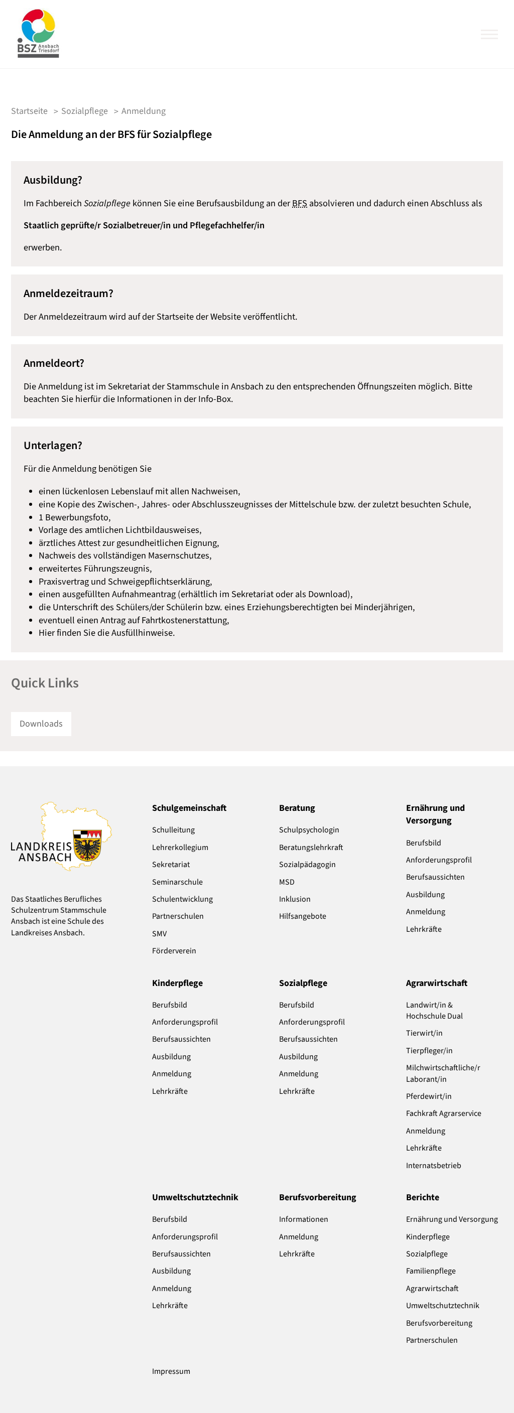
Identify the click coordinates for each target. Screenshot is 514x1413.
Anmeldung (425, 911)
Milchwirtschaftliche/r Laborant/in (443, 1073)
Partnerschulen (178, 916)
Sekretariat (171, 864)
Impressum (171, 1371)
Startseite (29, 111)
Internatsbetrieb (433, 1165)
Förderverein (174, 950)
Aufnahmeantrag (144, 594)
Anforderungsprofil (439, 860)
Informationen (303, 1219)
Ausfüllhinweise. (143, 632)
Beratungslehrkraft (311, 847)
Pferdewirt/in (429, 1096)
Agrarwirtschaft (432, 1288)
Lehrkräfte (424, 929)
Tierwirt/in (424, 1033)
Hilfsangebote (302, 916)
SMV (159, 933)
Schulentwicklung (182, 899)
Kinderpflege (428, 1236)
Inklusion (295, 899)
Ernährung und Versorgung (452, 1219)
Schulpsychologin (309, 829)
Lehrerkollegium (180, 847)
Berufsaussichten (435, 877)
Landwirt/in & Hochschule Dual (434, 1011)
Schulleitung (173, 829)
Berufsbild (423, 843)
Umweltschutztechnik (442, 1305)
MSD (287, 882)
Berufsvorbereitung (439, 1323)
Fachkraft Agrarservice (443, 1113)
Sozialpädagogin (307, 864)
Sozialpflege (427, 1253)
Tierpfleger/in (429, 1050)
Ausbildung (425, 894)
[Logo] (39, 34)
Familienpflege (431, 1271)
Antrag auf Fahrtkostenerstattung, (164, 620)
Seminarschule (177, 882)
